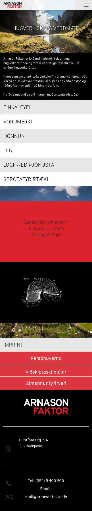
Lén (8, 150)
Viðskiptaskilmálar (45, 372)
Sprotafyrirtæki (25, 179)
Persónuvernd (46, 358)
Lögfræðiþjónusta (28, 164)
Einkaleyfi (16, 107)
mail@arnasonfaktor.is (46, 496)
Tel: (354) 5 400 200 (46, 480)
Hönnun (14, 136)
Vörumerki (17, 121)
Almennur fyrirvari (46, 383)
